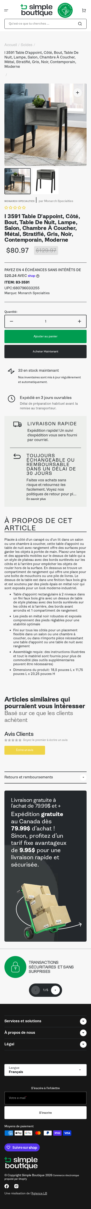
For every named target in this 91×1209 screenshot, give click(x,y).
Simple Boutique (33, 1175)
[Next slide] (55, 990)
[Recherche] (81, 24)
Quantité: (10, 312)
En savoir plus (36, 499)
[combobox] (45, 24)
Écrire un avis (24, 750)
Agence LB (39, 1193)
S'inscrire (45, 1113)
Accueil (10, 45)
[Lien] (45, 866)
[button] (6, 10)
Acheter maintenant (45, 351)
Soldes (26, 45)
